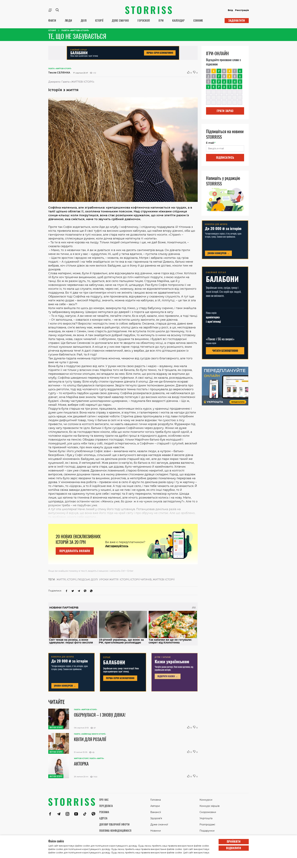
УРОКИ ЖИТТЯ (108, 579)
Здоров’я (156, 818)
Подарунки (207, 830)
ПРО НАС (103, 799)
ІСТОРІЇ (99, 20)
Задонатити (236, 20)
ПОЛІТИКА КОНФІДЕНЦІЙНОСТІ (115, 830)
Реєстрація (242, 10)
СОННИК (198, 20)
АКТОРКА (81, 764)
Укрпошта (206, 818)
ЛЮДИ (68, 20)
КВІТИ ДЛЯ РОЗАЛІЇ (90, 739)
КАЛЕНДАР (178, 20)
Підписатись (225, 157)
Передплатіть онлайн (74, 551)
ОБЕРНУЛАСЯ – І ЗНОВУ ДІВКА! (99, 715)
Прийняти (234, 841)
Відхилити (233, 848)
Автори (155, 805)
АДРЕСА (103, 818)
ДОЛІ (84, 20)
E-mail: (210, 142)
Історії (52, 30)
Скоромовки (208, 812)
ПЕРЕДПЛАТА (106, 806)
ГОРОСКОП (144, 20)
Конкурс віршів (210, 805)
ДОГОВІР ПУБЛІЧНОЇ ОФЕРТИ (114, 824)
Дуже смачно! (159, 824)
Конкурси (206, 799)
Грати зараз (225, 111)
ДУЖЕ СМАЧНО (120, 20)
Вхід (230, 10)
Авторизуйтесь (116, 546)
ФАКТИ (52, 20)
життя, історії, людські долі (77, 579)
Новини (155, 830)
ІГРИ (161, 20)
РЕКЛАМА (104, 812)
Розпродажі (207, 824)
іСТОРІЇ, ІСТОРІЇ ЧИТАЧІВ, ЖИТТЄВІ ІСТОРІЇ (147, 579)
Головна (155, 799)
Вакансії (155, 812)
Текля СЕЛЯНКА (59, 72)
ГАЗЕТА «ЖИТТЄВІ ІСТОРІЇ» (75, 30)
